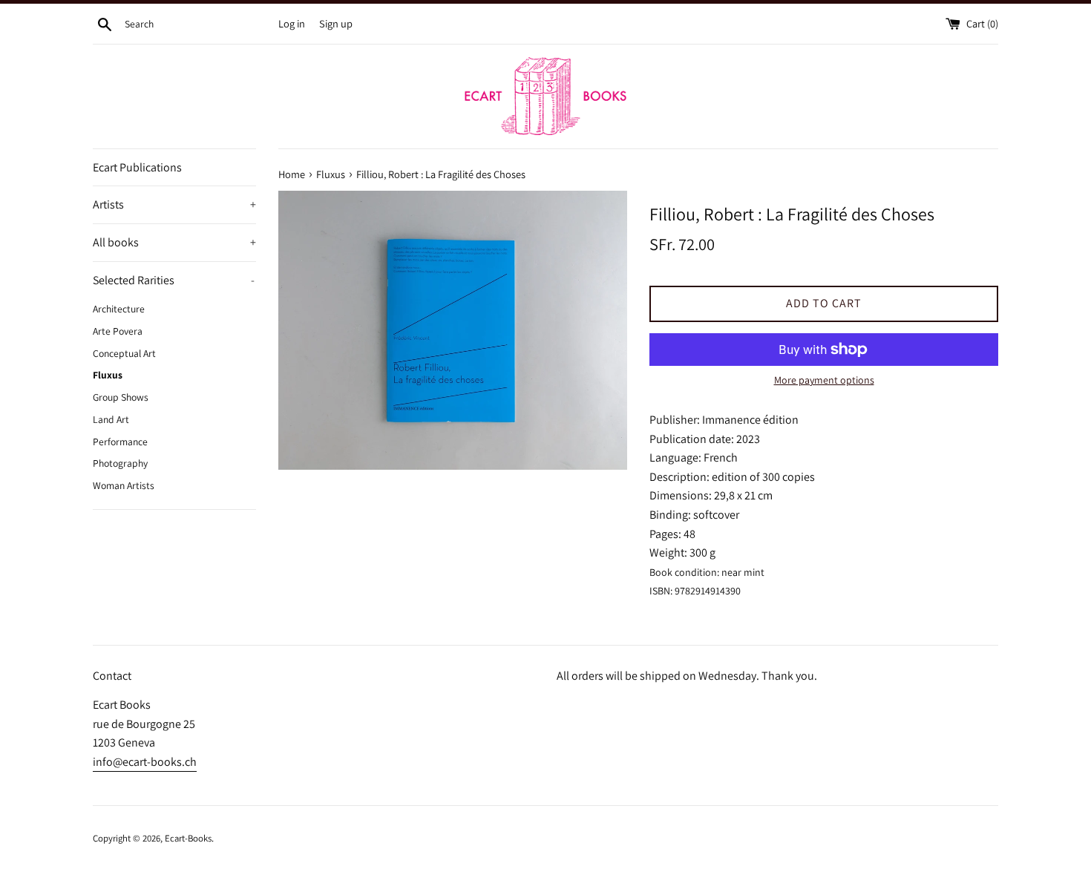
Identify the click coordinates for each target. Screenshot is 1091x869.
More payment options (824, 380)
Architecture (119, 308)
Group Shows (120, 397)
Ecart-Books (188, 838)
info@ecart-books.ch (145, 762)
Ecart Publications (137, 167)
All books (174, 242)
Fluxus (107, 374)
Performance (120, 441)
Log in (291, 23)
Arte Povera (117, 331)
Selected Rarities (174, 280)
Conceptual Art (124, 353)
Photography (120, 463)
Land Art (111, 419)
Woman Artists (123, 485)
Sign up (336, 23)
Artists (174, 204)
